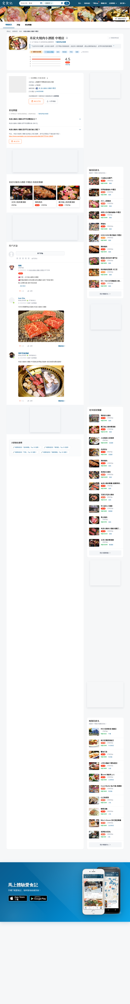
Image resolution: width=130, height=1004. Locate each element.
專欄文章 (104, 3)
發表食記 (87, 3)
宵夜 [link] (71, 52)
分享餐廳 (52, 101)
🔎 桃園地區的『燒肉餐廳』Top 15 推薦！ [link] (26, 447)
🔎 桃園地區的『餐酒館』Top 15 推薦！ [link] (56, 447)
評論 (18, 25)
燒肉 (20, 31)
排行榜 (122, 3)
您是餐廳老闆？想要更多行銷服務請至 (44, 96)
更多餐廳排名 (104, 294)
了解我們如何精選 (60, 42)
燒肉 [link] (58, 52)
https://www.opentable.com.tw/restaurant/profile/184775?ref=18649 (31, 136)
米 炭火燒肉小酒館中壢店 (47, 88)
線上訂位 (37, 101)
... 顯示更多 (22, 286)
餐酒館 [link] (64, 52)
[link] (110, 183)
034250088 (39, 91)
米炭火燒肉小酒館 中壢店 (47, 38)
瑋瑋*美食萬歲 (23, 353)
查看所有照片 (122, 19)
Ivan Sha (21, 298)
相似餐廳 (28, 25)
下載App (95, 3)
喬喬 (20, 266)
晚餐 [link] (77, 52)
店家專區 (112, 3)
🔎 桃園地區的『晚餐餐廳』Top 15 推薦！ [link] (54, 452)
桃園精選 (15, 31)
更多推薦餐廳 (104, 553)
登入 (79, 3)
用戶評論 (13, 245)
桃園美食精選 (36, 52)
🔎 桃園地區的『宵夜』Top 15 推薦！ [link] (25, 452)
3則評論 (67, 64)
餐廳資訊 (8, 25)
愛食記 (9, 31)
